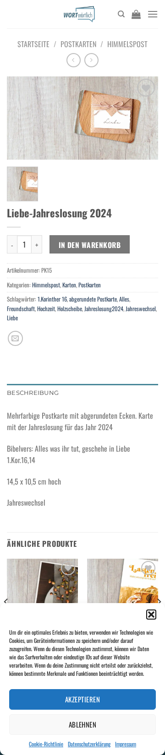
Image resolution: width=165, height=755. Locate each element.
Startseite (33, 43)
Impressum (125, 744)
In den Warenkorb (90, 244)
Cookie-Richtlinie (46, 744)
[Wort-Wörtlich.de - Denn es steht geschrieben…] (79, 14)
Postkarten (78, 43)
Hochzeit (46, 308)
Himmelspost (127, 43)
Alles (124, 299)
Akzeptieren (82, 699)
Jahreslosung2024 (103, 308)
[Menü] (152, 14)
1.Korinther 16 (52, 299)
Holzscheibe (69, 308)
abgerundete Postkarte (93, 299)
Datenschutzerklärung (89, 744)
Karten (69, 284)
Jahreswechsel (141, 308)
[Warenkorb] (136, 14)
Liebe (12, 317)
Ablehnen (83, 724)
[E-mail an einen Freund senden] (15, 338)
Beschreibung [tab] (33, 392)
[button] (151, 614)
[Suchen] (121, 14)
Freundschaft (21, 308)
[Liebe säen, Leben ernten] (42, 601)
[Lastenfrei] (122, 601)
